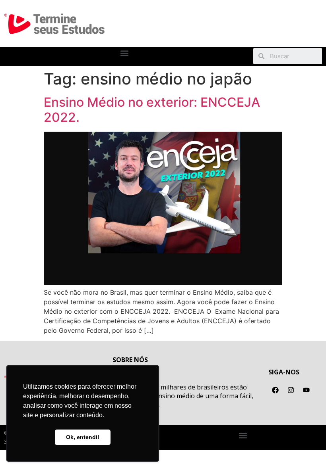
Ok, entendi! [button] (82, 437)
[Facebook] (275, 390)
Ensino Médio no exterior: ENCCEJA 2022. (152, 109)
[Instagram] (290, 390)
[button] (124, 53)
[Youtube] (306, 390)
